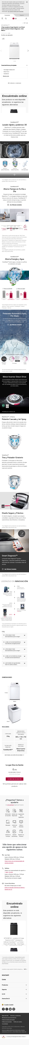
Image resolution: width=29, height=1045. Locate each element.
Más (25, 969)
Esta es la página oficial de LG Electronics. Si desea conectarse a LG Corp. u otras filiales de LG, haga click (14, 1030)
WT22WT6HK (10, 805)
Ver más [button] (14, 174)
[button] (27, 2)
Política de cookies (18, 1022)
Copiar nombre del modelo (8, 25)
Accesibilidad (5, 1024)
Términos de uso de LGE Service (9, 1017)
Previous (1, 51)
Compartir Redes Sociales (27, 23)
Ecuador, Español (8, 1005)
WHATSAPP (5, 975)
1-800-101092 (9, 872)
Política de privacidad (7, 1022)
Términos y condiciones (15, 1015)
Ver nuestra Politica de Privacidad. (15, 11)
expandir (27, 65)
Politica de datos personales (8, 1019)
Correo (4, 979)
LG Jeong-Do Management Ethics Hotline (15, 1036)
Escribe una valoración (7, 35)
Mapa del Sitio (5, 1015)
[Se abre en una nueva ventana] (3, 1009)
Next (28, 51)
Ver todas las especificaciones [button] (14, 755)
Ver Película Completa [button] (14, 159)
